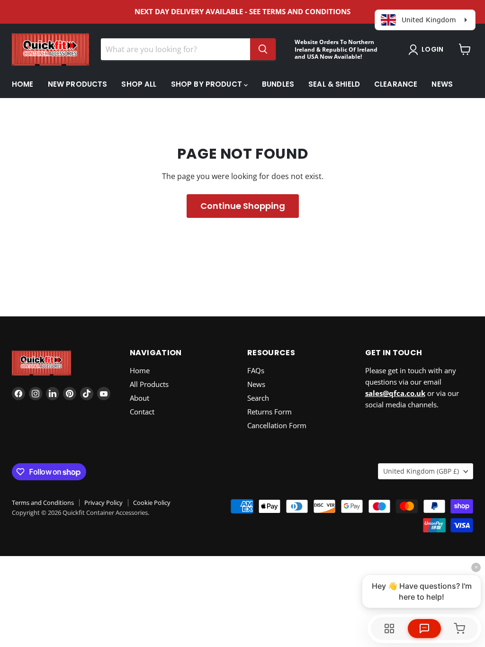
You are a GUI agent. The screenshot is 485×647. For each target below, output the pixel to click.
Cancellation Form (276, 425)
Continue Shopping (242, 206)
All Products (149, 384)
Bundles (278, 84)
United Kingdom (421, 471)
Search (258, 398)
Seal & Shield (334, 84)
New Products (78, 84)
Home (23, 84)
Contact (142, 411)
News (442, 84)
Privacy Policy (103, 502)
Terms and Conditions (43, 502)
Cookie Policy (152, 502)
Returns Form (269, 411)
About (139, 398)
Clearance (395, 84)
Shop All (138, 84)
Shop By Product (207, 84)
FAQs (255, 370)
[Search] (263, 49)
